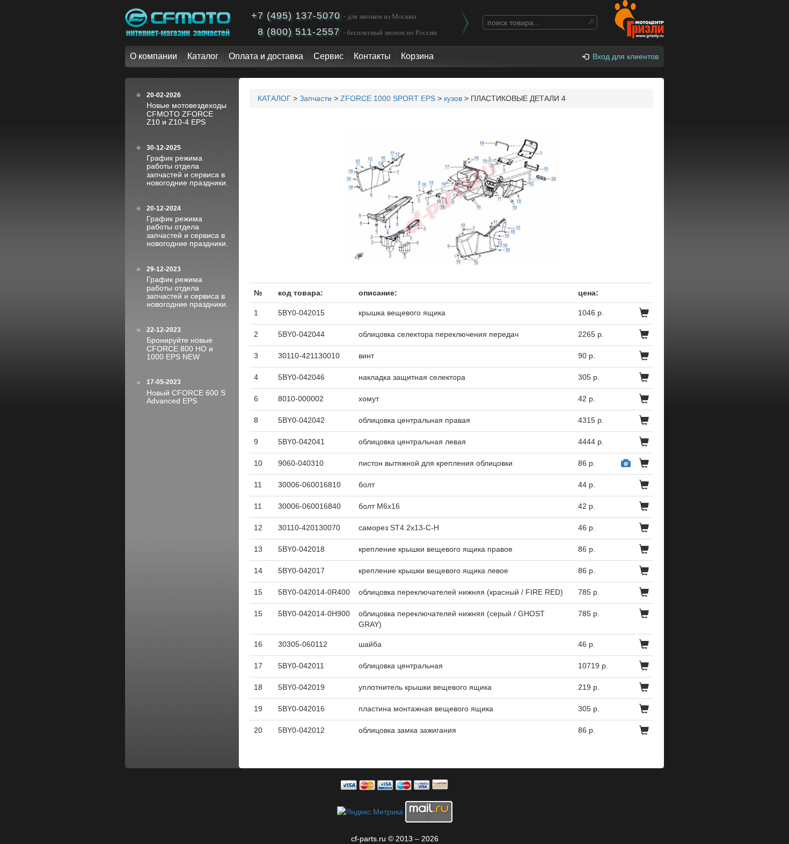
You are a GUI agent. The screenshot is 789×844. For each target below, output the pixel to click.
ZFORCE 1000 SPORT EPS (387, 98)
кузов (453, 98)
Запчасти (315, 98)
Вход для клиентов (626, 56)
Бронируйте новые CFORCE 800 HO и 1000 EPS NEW (180, 348)
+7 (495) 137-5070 (334, 15)
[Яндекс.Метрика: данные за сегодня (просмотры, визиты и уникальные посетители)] (370, 811)
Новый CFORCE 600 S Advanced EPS (186, 396)
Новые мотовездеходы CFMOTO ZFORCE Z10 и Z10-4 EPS (187, 113)
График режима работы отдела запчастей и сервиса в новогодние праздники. (187, 170)
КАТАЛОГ (274, 98)
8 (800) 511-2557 (347, 31)
